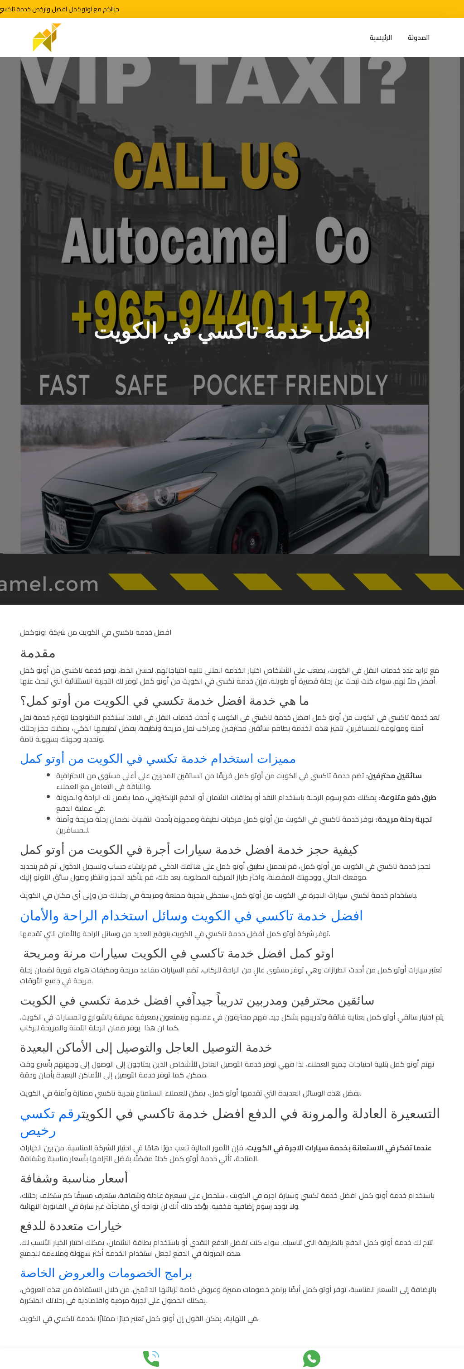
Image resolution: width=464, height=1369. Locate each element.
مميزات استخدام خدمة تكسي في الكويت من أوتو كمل (158, 759)
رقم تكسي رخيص (51, 1122)
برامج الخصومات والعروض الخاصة (106, 1273)
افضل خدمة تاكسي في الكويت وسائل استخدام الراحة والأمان (191, 916)
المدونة (419, 38)
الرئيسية (381, 38)
